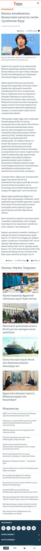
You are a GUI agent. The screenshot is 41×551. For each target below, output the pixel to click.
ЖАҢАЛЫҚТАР (7, 9)
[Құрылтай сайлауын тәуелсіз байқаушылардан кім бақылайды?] (20, 381)
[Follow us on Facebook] (3, 528)
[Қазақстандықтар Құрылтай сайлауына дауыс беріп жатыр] (20, 283)
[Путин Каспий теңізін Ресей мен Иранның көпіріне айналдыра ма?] (20, 347)
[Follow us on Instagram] (19, 528)
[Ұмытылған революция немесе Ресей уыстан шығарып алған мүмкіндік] (20, 313)
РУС (15, 548)
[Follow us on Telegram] (24, 528)
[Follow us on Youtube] (13, 528)
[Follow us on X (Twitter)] (8, 528)
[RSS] (29, 528)
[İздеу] (34, 548)
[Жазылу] (34, 528)
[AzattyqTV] (24, 548)
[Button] (20, 31)
